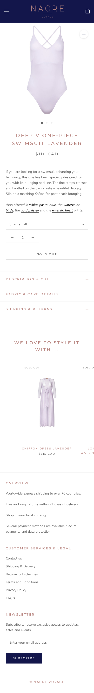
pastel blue (47, 205)
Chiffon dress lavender (47, 448)
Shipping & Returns (29, 309)
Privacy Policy (16, 590)
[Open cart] (88, 11)
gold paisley (30, 210)
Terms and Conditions (22, 582)
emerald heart (62, 210)
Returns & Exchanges (22, 574)
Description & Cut (27, 279)
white (33, 205)
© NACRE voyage (47, 682)
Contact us (14, 558)
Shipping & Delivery (20, 566)
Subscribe (24, 658)
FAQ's (10, 598)
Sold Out (47, 254)
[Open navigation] (6, 11)
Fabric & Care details (32, 294)
